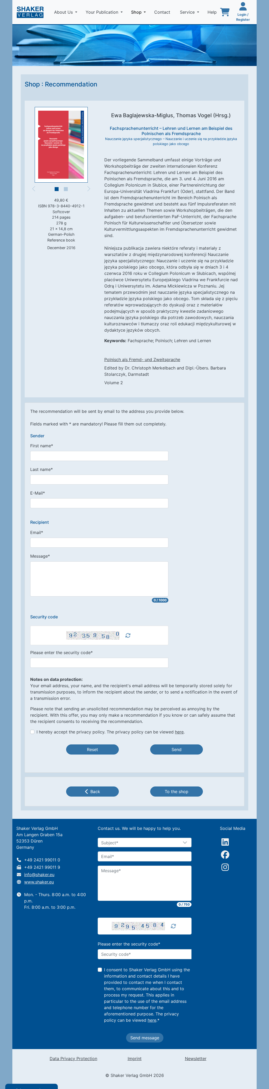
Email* (36, 532)
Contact (163, 12)
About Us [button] (64, 12)
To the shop (176, 791)
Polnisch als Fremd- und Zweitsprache (142, 359)
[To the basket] (225, 12)
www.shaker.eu (39, 882)
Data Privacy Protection (73, 1058)
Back (95, 791)
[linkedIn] (225, 842)
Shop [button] (139, 12)
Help (213, 12)
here (179, 731)
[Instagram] (225, 867)
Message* (40, 556)
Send (177, 749)
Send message (144, 1037)
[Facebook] (225, 854)
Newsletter (195, 1058)
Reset (92, 749)
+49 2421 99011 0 (42, 859)
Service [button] (188, 12)
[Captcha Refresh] (128, 635)
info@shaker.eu (39, 874)
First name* (41, 445)
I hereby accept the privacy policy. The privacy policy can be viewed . (111, 731)
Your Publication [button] (103, 12)
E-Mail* (37, 493)
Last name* (41, 469)
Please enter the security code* (61, 652)
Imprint (135, 1058)
